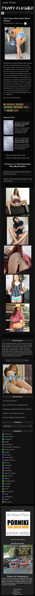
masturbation (8, 465)
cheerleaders (8, 439)
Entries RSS (16, 591)
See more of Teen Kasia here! (12, 97)
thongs (6, 494)
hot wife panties (8, 457)
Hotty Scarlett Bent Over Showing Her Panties (15, 405)
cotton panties (8, 444)
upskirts (6, 499)
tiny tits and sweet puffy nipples (17, 92)
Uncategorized (8, 496)
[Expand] (2, 13)
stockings (7, 486)
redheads (7, 478)
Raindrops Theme (17, 594)
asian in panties (8, 436)
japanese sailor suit (9, 460)
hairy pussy (7, 455)
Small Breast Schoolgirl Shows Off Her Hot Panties (16, 409)
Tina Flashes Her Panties (9, 401)
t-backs (6, 489)
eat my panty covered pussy (12, 447)
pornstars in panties (10, 473)
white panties (8, 502)
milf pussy (7, 468)
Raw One (27, 122)
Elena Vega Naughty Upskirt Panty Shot (13, 417)
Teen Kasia (7, 63)
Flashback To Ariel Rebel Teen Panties (13, 413)
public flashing (8, 475)
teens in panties (8, 491)
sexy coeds (7, 483)
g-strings (6, 452)
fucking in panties (9, 449)
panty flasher (8, 470)
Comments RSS (16, 592)
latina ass (7, 462)
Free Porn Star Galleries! (18, 539)
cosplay (6, 441)
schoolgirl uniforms (9, 481)
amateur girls (8, 434)
